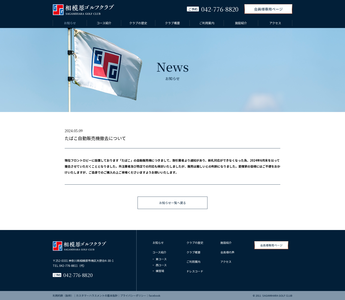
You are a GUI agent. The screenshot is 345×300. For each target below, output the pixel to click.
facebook (154, 295)
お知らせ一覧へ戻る (172, 203)
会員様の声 (227, 252)
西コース (161, 265)
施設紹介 (241, 23)
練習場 (160, 271)
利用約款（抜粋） (63, 295)
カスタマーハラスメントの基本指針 (97, 295)
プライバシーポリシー (133, 295)
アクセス (275, 23)
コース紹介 (104, 23)
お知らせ (70, 23)
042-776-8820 (78, 274)
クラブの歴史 (138, 23)
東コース (161, 259)
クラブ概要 (172, 23)
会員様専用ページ (268, 9)
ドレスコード (194, 271)
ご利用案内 (206, 23)
